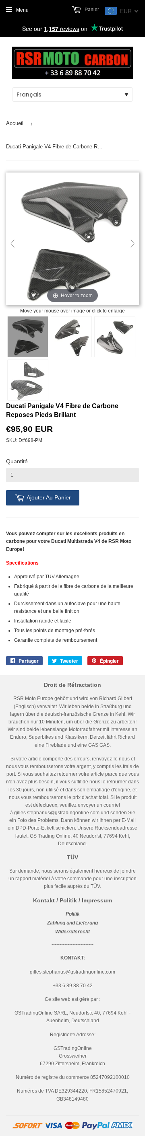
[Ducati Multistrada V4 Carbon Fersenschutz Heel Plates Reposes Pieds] (28, 336)
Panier (91, 9)
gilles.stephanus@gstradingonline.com (56, 813)
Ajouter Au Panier (49, 497)
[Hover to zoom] (72, 239)
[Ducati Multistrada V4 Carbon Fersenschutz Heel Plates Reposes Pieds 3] (115, 336)
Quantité (17, 461)
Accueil (14, 123)
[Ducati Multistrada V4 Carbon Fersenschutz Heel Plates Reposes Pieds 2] (71, 336)
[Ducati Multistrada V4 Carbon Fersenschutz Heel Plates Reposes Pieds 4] (28, 380)
